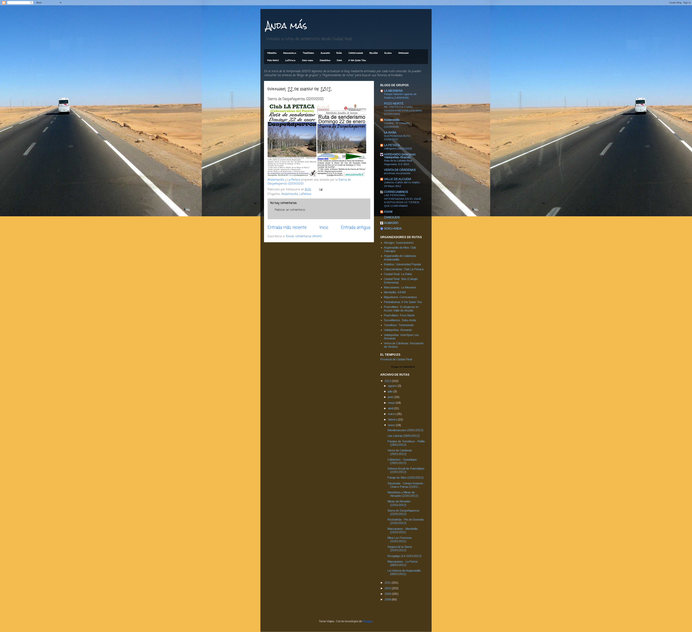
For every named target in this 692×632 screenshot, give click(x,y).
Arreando (403, 52)
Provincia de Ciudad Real (396, 359)
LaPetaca (290, 60)
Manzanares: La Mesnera (400, 287)
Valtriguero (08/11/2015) (398, 148)
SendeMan (325, 60)
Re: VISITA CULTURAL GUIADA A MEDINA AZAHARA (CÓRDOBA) (403, 110)
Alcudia (388, 52)
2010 (388, 588)
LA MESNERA (393, 90)
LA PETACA (392, 145)
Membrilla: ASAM (395, 292)
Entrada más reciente (287, 228)
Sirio (339, 60)
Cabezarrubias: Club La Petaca (403, 269)
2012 (388, 381)
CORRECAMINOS (396, 191)
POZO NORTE (393, 103)
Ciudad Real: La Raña (398, 274)
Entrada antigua (355, 228)
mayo (392, 402)
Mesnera (272, 52)
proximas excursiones (397, 173)
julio (390, 391)
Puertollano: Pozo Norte (399, 315)
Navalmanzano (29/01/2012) (405, 430)
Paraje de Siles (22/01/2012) (405, 477)
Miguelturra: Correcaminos (400, 297)
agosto (393, 385)
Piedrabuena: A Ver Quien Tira (403, 302)
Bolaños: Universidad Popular (402, 264)
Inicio (324, 228)
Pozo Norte (273, 60)
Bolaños (373, 52)
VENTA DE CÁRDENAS (400, 169)
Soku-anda (307, 60)
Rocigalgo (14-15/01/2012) (404, 556)
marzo (392, 414)
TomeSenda (308, 52)
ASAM (388, 211)
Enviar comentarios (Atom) (304, 236)
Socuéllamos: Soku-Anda (400, 320)
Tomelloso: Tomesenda (398, 325)
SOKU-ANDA (393, 228)
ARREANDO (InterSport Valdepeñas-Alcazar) (400, 156)
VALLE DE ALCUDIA (397, 179)
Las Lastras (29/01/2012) (403, 435)
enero (392, 425)
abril (391, 408)
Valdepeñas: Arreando (398, 330)
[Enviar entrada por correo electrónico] (320, 189)
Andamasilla (289, 52)
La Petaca (293, 180)
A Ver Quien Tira (357, 60)
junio (391, 397)
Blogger (367, 621)
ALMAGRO (391, 222)
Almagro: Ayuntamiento (399, 242)
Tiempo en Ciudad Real (403, 366)
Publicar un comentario (290, 210)
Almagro (325, 52)
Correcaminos (356, 52)
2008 (388, 599)
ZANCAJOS (392, 217)
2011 (388, 582)
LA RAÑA (390, 132)
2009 (388, 593)
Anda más (286, 25)
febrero (393, 419)
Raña (339, 52)
